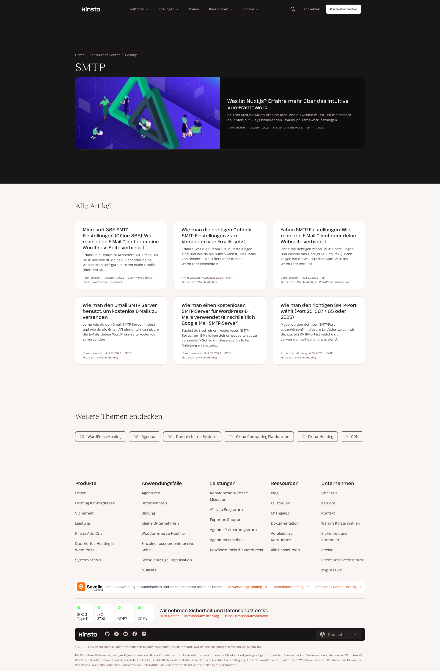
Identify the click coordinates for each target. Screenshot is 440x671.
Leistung (82, 523)
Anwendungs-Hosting (245, 586)
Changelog (280, 513)
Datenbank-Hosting (288, 586)
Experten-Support (226, 519)
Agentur (145, 436)
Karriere (328, 503)
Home (80, 55)
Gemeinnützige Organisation (167, 559)
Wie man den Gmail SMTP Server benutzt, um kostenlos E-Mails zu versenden (120, 311)
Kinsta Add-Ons (88, 533)
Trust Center (169, 616)
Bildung (148, 513)
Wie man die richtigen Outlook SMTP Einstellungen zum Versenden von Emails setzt (216, 235)
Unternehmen (154, 503)
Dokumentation (285, 523)
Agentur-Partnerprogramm (233, 529)
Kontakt (328, 513)
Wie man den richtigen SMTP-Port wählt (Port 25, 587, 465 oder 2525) (319, 311)
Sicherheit (84, 513)
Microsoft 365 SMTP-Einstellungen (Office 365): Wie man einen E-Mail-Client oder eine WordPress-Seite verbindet (121, 238)
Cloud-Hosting (317, 436)
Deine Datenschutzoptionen (246, 616)
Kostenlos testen (343, 9)
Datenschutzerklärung (201, 616)
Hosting (131, 55)
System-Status (88, 559)
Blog (274, 492)
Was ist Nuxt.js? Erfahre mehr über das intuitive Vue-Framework (288, 104)
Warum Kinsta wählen (340, 523)
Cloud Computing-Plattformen (258, 436)
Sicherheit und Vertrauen (334, 536)
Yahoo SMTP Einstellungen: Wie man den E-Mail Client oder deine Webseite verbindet (318, 235)
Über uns (329, 492)
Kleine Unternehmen (160, 523)
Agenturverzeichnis (227, 539)
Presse (327, 549)
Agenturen (151, 492)
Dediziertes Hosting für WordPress (95, 546)
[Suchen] (292, 9)
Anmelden (311, 9)
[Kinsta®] (91, 9)
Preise (80, 492)
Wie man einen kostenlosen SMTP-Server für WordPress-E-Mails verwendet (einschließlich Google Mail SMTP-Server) (218, 314)
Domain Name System (192, 436)
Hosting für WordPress (95, 503)
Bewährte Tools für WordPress (236, 549)
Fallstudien (280, 503)
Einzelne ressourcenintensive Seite (168, 546)
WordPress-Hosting (100, 436)
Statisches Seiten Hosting (336, 586)
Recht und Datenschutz (342, 559)
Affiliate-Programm (226, 509)
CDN (351, 436)
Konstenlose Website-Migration (229, 496)
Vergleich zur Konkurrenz (282, 536)
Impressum (332, 570)
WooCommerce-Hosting (163, 533)
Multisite (149, 570)
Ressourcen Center (105, 55)
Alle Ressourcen (285, 549)
